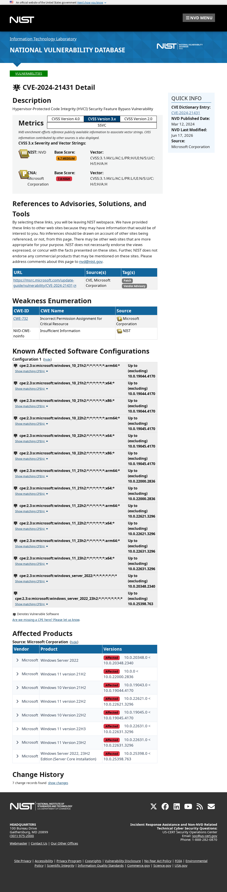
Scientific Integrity (60, 865)
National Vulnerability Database (67, 50)
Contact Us (39, 843)
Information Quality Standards (101, 865)
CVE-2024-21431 (185, 112)
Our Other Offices (64, 843)
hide (47, 360)
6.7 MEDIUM (66, 158)
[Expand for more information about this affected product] (17, 660)
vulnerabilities (28, 73)
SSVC (102, 125)
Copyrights (93, 861)
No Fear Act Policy (157, 861)
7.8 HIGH (64, 179)
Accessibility (44, 861)
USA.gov (181, 865)
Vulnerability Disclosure (123, 861)
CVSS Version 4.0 (66, 118)
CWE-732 (20, 318)
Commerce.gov (138, 865)
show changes (58, 783)
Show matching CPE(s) (30, 371)
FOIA (178, 861)
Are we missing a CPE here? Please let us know (45, 620)
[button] (199, 18)
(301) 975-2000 (22, 835)
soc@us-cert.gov (204, 835)
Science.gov (162, 865)
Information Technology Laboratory (43, 38)
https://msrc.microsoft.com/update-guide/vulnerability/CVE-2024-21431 (43, 283)
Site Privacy (22, 861)
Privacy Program (69, 861)
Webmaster (18, 843)
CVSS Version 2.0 (138, 118)
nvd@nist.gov (90, 261)
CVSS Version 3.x (102, 118)
